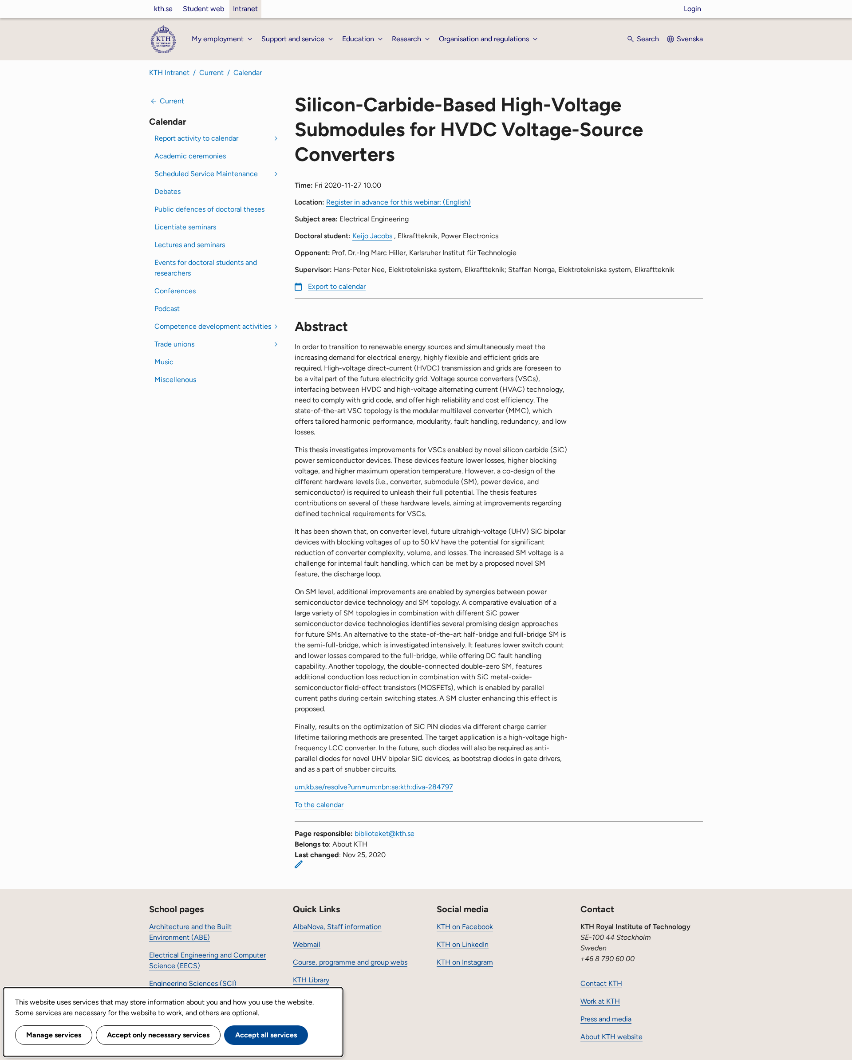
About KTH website (611, 1036)
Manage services (53, 1035)
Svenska (690, 39)
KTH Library (311, 980)
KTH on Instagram (465, 962)
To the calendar (319, 804)
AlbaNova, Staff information (337, 926)
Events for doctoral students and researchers (205, 267)
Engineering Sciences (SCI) (193, 983)
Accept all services (266, 1035)
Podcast (167, 308)
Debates (167, 191)
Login (692, 8)
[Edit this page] (299, 864)
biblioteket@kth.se (384, 833)
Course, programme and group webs (350, 962)
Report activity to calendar (196, 138)
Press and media (605, 1019)
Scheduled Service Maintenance (206, 173)
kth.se (163, 8)
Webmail (306, 944)
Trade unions (174, 344)
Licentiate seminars (185, 227)
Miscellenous (175, 379)
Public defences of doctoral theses (209, 209)
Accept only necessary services (158, 1035)
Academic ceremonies (190, 156)
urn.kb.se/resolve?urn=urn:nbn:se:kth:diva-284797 (374, 787)
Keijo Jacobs (372, 236)
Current (211, 72)
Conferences (175, 291)
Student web (203, 8)
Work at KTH (600, 1001)
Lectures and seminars (189, 244)
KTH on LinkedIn (463, 944)
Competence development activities (212, 326)
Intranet (245, 8)
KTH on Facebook (465, 926)
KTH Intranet (169, 72)
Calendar (247, 72)
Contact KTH (601, 983)
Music (164, 362)
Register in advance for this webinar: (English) (398, 202)
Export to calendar (337, 286)
